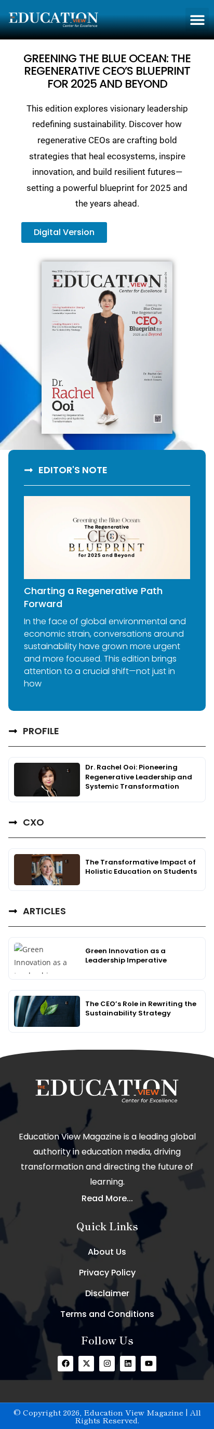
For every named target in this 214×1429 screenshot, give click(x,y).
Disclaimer (107, 1293)
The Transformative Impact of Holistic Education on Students (141, 866)
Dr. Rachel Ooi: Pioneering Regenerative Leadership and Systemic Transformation (138, 776)
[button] (197, 19)
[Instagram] (107, 1363)
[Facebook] (65, 1363)
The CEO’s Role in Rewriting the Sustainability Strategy (140, 1008)
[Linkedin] (128, 1363)
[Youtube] (148, 1363)
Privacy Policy (107, 1273)
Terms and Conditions (107, 1314)
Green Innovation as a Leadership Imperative (126, 955)
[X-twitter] (86, 1363)
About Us (107, 1252)
